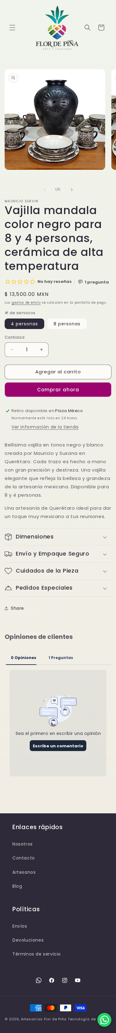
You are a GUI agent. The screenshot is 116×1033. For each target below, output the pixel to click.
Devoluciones (28, 940)
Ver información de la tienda (45, 427)
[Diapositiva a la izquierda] (44, 189)
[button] (12, 27)
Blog (17, 886)
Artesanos (24, 872)
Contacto (23, 858)
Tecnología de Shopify (89, 1019)
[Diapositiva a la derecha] (72, 189)
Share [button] (17, 608)
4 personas (24, 324)
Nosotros (22, 844)
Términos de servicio (36, 954)
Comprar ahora (58, 389)
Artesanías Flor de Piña (44, 1019)
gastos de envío (26, 302)
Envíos (19, 926)
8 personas (67, 324)
